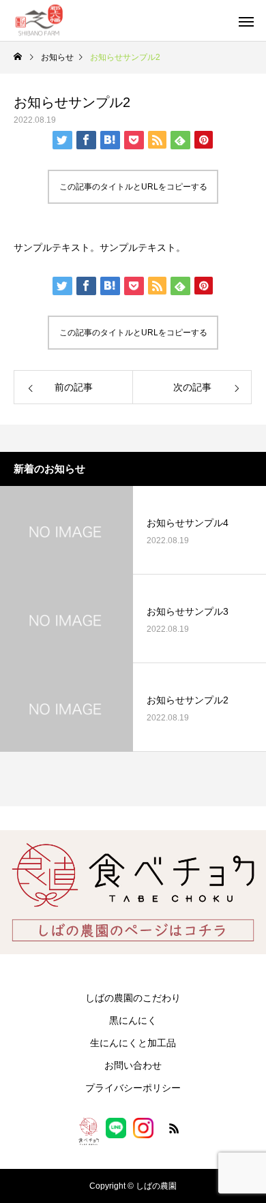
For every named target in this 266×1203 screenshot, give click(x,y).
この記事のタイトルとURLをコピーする (133, 187)
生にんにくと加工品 (133, 1042)
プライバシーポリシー (133, 1087)
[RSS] (174, 1131)
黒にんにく (133, 1020)
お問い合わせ (133, 1065)
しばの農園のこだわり (133, 997)
